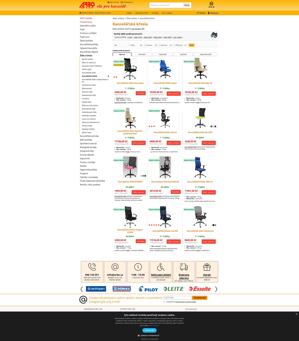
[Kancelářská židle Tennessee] (130, 79)
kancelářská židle (120, 102)
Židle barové (87, 88)
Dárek (207, 274)
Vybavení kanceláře (88, 48)
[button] (149, 335)
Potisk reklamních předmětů (92, 181)
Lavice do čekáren (89, 119)
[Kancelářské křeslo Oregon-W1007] (130, 227)
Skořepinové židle (89, 95)
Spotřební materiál (88, 143)
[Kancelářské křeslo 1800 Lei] (200, 178)
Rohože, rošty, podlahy (90, 184)
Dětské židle (86, 102)
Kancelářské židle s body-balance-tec (95, 80)
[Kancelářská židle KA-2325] (200, 128)
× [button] (296, 314)
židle (198, 102)
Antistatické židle (88, 109)
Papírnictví (84, 37)
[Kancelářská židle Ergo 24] (200, 79)
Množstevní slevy (104, 13)
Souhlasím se (181, 302)
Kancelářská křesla (147, 18)
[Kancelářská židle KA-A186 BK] (165, 178)
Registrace (214, 13)
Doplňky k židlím (88, 129)
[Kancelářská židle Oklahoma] (200, 227)
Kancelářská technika (89, 136)
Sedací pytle (86, 69)
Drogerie (84, 173)
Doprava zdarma (184, 276)
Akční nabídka (86, 18)
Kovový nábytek (87, 154)
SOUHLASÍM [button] (149, 330)
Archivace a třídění (88, 33)
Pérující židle (87, 126)
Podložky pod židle (89, 112)
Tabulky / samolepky (89, 177)
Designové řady (87, 151)
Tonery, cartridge (87, 162)
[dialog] (149, 326)
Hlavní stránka (118, 18)
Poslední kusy (86, 22)
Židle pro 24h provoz (90, 105)
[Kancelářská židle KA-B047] (130, 178)
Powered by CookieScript (149, 339)
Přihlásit (202, 13)
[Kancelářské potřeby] (92, 6)
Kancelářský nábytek (89, 52)
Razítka (83, 166)
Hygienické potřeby (88, 169)
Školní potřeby (86, 40)
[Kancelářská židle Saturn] (165, 128)
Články (129, 13)
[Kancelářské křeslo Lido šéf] (165, 227)
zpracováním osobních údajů (186, 302)
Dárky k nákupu (88, 13)
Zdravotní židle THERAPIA (92, 66)
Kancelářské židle (89, 73)
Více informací (154, 325)
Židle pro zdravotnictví (91, 122)
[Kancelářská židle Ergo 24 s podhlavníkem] (130, 128)
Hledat (186, 5)
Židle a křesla (132, 18)
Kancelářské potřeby (89, 44)
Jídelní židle (86, 132)
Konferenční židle (89, 85)
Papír (82, 29)
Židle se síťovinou (89, 62)
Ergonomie (85, 158)
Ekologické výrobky (88, 147)
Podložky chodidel (89, 115)
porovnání (136, 29)
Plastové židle (87, 92)
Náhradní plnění (161, 274)
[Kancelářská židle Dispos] (165, 79)
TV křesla (85, 99)
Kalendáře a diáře (88, 25)
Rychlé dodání (87, 59)
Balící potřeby (86, 140)
